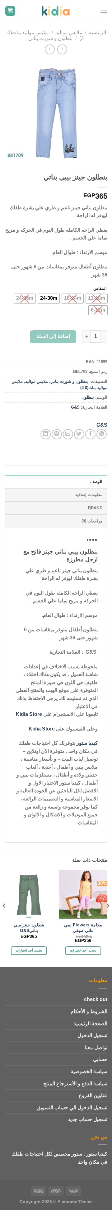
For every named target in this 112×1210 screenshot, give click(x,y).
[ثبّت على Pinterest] (57, 434)
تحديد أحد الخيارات (83, 950)
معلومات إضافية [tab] (88, 494)
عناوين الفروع (93, 1095)
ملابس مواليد (69, 32)
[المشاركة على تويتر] (79, 434)
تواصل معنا (96, 1047)
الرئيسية (97, 32)
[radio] (96, 298)
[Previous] (108, 917)
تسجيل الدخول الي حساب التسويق (72, 1107)
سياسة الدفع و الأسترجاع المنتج (75, 1083)
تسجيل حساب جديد (87, 1119)
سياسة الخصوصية (89, 1071)
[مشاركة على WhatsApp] (101, 434)
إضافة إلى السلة (53, 336)
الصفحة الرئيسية (90, 1023)
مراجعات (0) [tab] (92, 521)
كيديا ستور (87, 743)
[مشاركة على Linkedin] (45, 434)
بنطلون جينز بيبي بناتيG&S (29, 928)
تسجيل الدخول (92, 1035)
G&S (75, 407)
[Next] (4, 917)
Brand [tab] (95, 508)
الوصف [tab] (96, 481)
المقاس (100, 288)
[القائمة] (103, 10)
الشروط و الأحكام (89, 1011)
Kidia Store (29, 714)
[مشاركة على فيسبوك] (90, 434)
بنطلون (88, 397)
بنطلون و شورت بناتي (50, 38)
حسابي (100, 1059)
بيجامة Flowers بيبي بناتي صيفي (83, 928)
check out (95, 999)
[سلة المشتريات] (10, 11)
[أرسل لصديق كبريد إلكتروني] (68, 434)
